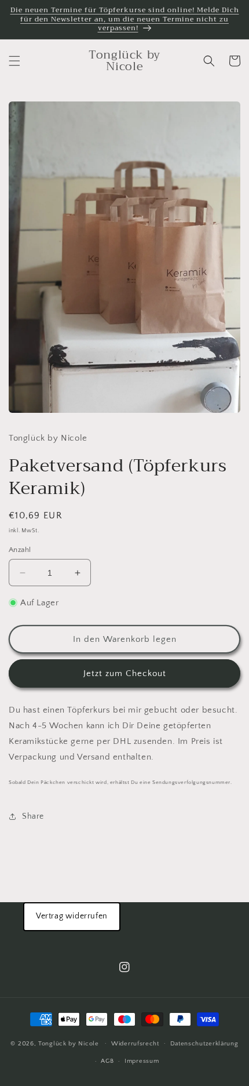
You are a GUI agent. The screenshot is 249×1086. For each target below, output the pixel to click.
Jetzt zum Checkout (124, 673)
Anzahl (20, 550)
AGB (107, 1061)
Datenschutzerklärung (204, 1043)
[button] (14, 61)
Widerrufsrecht (135, 1043)
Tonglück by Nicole (68, 1043)
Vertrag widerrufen (72, 916)
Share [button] (33, 816)
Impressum (141, 1061)
